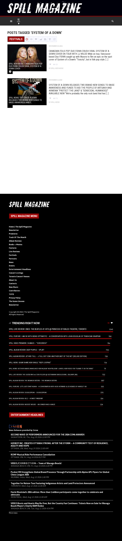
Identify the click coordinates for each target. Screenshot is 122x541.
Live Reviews (14, 252)
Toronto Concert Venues (19, 277)
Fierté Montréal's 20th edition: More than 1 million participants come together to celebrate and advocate (57, 493)
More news (13, 513)
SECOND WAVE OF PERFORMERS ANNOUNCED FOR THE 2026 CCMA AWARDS (48, 434)
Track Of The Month (17, 237)
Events (12, 266)
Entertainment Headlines (20, 269)
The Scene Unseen (16, 301)
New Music (13, 287)
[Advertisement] (61, 154)
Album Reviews (15, 241)
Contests (13, 284)
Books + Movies (15, 245)
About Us (13, 280)
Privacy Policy (15, 298)
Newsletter (14, 230)
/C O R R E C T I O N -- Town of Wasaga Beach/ (36, 463)
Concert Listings (16, 273)
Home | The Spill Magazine (20, 227)
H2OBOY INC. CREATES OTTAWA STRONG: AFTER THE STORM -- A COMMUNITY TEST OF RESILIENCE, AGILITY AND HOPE (59, 444)
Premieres (13, 234)
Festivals (13, 255)
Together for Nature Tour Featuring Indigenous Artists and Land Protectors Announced (53, 483)
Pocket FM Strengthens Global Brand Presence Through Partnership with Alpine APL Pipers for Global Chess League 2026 (60, 473)
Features (13, 248)
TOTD (11, 294)
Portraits (13, 259)
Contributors (14, 291)
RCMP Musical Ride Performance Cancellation (33, 454)
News (11, 262)
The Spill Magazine (31, 312)
